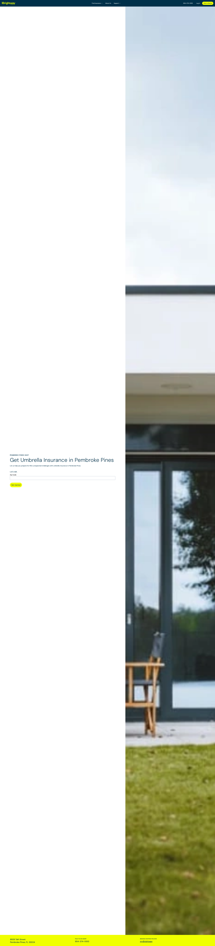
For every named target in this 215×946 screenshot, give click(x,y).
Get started (16, 485)
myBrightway (146, 941)
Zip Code (13, 475)
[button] (97, 3)
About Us (108, 3)
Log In (198, 3)
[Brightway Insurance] (13, 3)
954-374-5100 (188, 3)
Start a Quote (208, 3)
